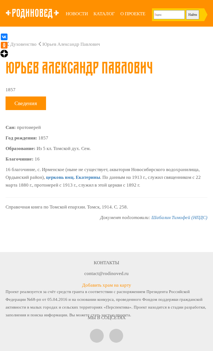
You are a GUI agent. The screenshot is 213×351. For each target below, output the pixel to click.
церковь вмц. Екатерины (73, 177)
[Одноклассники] (4, 45)
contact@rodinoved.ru (106, 273)
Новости (77, 13)
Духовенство (23, 44)
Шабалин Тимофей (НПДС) (179, 217)
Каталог (104, 13)
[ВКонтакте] (4, 37)
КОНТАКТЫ (106, 262)
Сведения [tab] (25, 103)
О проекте (132, 13)
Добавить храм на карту (106, 285)
